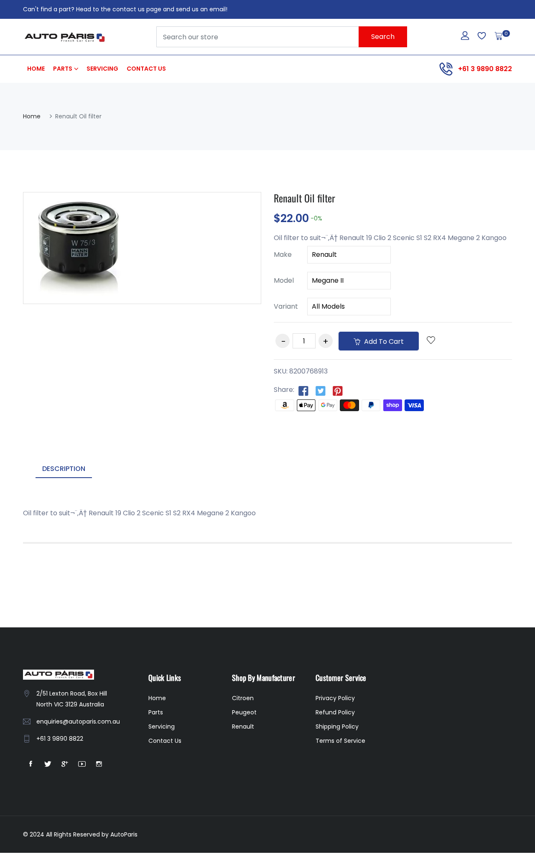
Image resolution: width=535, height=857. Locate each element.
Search (383, 36)
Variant (286, 306)
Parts (62, 68)
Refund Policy (335, 712)
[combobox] (281, 36)
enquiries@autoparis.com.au (78, 721)
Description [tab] (63, 468)
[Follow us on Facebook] (303, 390)
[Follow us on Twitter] (320, 390)
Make (283, 254)
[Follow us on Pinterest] (337, 390)
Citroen (243, 698)
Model (284, 280)
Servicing (102, 68)
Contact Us (146, 68)
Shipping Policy (337, 726)
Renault (243, 726)
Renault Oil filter (304, 197)
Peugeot (244, 712)
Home (36, 68)
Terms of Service (340, 741)
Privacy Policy (335, 698)
